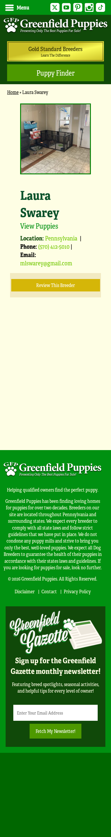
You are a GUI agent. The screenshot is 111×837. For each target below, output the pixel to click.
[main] (55, 270)
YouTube (66, 7)
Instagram (89, 7)
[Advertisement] (55, 382)
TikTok (100, 7)
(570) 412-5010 (54, 246)
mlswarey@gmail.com (46, 263)
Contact (49, 591)
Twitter (54, 7)
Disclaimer (25, 591)
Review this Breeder (55, 285)
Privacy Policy (77, 591)
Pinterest (77, 7)
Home (13, 92)
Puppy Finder (55, 73)
